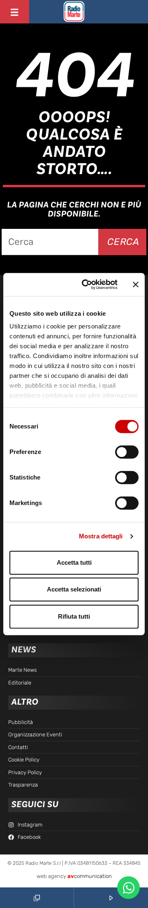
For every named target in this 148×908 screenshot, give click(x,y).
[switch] (127, 452)
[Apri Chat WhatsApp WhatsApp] (128, 887)
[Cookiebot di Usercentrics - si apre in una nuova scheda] (87, 284)
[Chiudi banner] (136, 284)
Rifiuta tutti (74, 616)
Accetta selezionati (74, 589)
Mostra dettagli (101, 536)
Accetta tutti (74, 562)
